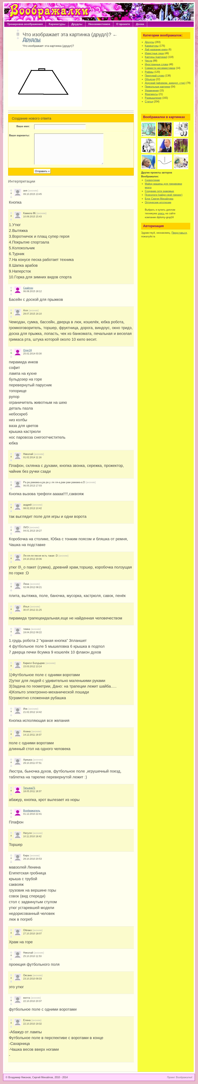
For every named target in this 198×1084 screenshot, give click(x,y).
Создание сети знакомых (159, 191)
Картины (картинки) (156, 57)
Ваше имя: (23, 126)
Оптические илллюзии (158, 202)
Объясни (150, 79)
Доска (140, 24)
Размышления (153, 97)
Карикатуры (57, 24)
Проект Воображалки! (179, 1077)
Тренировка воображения (25, 24)
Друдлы (76, 24)
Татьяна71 (29, 787)
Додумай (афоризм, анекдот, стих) (165, 82)
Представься (179, 232)
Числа (148, 60)
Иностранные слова (156, 64)
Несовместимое (99, 24)
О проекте (123, 24)
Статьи (149, 101)
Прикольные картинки (157, 86)
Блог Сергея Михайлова (159, 198)
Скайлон (28, 287)
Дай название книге (156, 49)
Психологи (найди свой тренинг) (163, 194)
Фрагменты (151, 94)
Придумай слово (154, 75)
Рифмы (149, 71)
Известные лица (154, 53)
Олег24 (27, 350)
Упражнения (152, 90)
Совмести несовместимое (160, 68)
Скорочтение (152, 180)
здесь (161, 213)
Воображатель (31, 810)
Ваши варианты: (19, 135)
